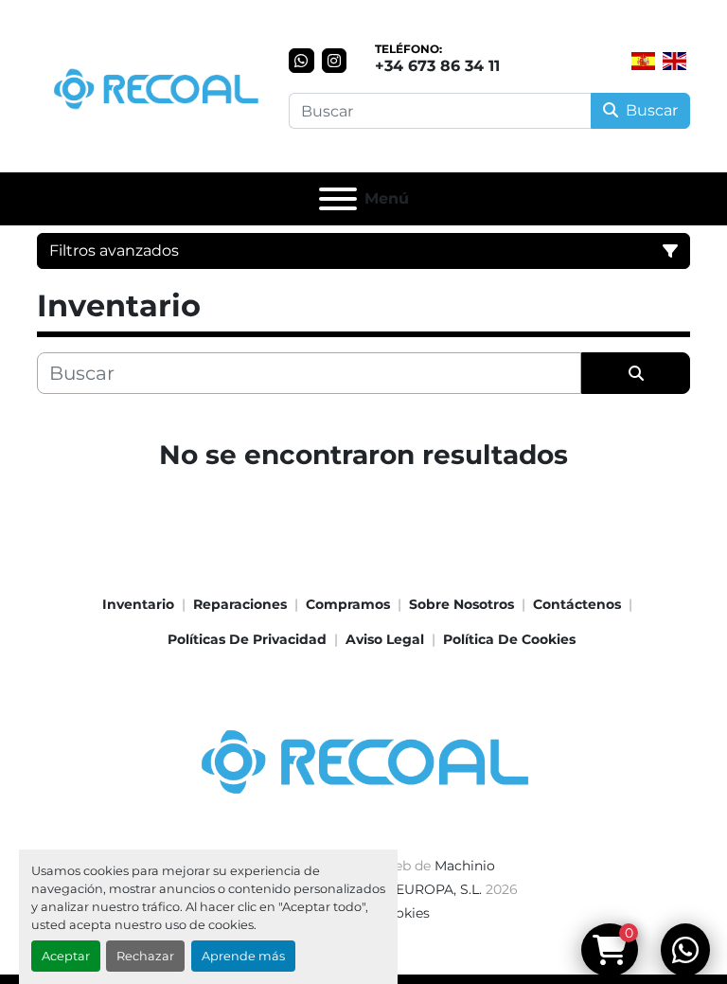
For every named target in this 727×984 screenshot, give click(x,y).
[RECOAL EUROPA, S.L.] (363, 755)
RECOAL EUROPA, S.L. (409, 889)
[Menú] (338, 199)
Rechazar (145, 956)
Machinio (464, 865)
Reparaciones (240, 604)
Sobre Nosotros (461, 604)
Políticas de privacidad (247, 639)
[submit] (635, 373)
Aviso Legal (385, 639)
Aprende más (243, 956)
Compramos (348, 604)
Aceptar (66, 956)
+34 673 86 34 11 (437, 66)
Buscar (652, 110)
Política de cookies (509, 639)
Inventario (138, 604)
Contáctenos (577, 604)
